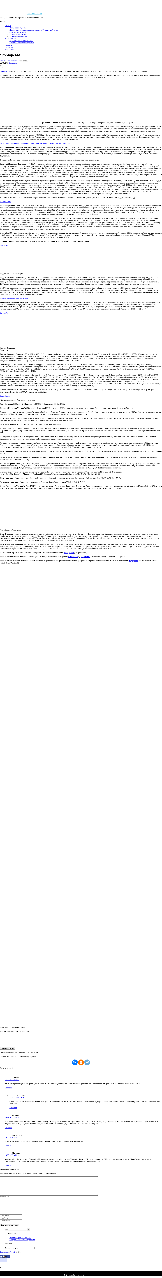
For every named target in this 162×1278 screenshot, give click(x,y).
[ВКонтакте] (75, 1062)
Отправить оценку (7, 1048)
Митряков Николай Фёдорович (22, 1240)
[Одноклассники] (81, 1062)
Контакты (9, 47)
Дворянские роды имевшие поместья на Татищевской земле (33, 30)
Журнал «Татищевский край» (21, 41)
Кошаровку (69, 553)
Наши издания (10, 38)
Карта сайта (9, 49)
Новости (8, 45)
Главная (8, 26)
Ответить (8, 1088)
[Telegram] (87, 1062)
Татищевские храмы (17, 34)
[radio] (83, 1035)
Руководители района (18, 36)
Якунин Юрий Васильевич (20, 1238)
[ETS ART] (91, 1275)
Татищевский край (34, 14)
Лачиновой (73, 557)
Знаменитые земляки (17, 32)
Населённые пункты (17, 28)
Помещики (12, 61)
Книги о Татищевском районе (21, 43)
